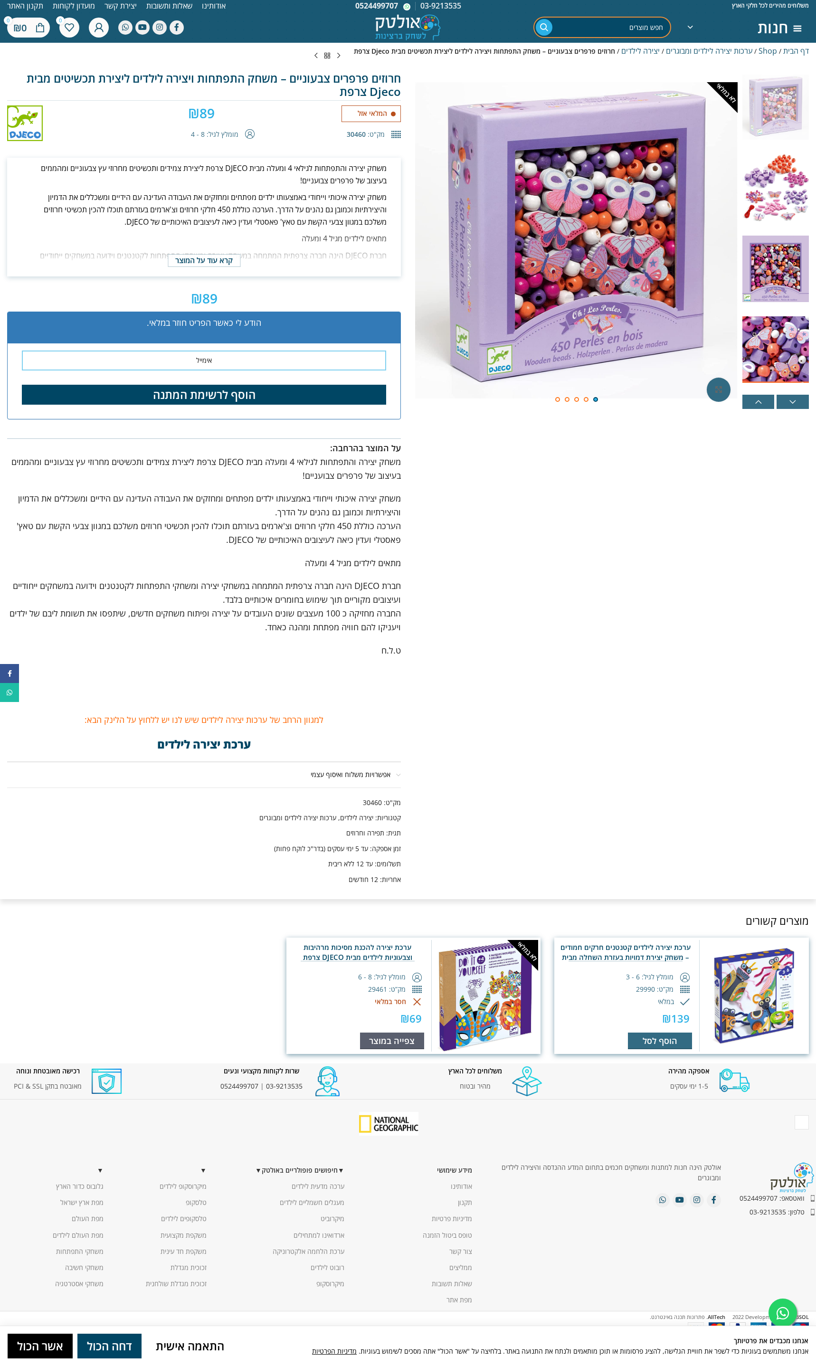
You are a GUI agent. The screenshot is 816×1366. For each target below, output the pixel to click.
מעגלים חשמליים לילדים (312, 1202)
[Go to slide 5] (557, 399)
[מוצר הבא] (316, 56)
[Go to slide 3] (576, 399)
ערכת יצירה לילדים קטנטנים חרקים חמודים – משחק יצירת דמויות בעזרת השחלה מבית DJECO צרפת (625, 957)
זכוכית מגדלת (189, 1267)
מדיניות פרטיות (452, 1218)
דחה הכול (109, 1346)
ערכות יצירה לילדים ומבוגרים (709, 51)
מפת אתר (459, 1299)
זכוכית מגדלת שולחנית (176, 1283)
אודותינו (461, 1186)
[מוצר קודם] (338, 56)
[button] (758, 402)
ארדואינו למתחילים (319, 1235)
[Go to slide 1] (595, 399)
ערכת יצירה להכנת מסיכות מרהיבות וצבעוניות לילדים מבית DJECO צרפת (357, 952)
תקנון (465, 1202)
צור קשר (460, 1251)
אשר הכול (40, 1346)
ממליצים (460, 1267)
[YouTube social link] (142, 27)
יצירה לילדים (640, 51)
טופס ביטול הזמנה (447, 1235)
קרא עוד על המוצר (204, 260)
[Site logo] (408, 26)
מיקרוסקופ (330, 1283)
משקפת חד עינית (184, 1251)
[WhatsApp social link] (125, 27)
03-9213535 (284, 1086)
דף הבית (796, 51)
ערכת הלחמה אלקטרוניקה (308, 1251)
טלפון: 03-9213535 (777, 1211)
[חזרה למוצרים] (327, 56)
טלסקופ (196, 1202)
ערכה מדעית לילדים (318, 1186)
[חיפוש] (544, 27)
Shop (768, 51)
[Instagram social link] (159, 27)
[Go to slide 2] (586, 399)
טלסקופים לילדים (184, 1218)
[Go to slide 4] (567, 399)
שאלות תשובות (452, 1283)
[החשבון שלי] (99, 27)
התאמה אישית (190, 1346)
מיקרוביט (332, 1218)
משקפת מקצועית (184, 1235)
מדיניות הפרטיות (334, 1351)
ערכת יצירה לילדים (204, 744)
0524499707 (376, 5)
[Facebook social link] (177, 27)
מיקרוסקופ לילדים (183, 1186)
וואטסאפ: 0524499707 (772, 1198)
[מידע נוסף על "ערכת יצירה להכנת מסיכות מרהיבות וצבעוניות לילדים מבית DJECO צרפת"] (392, 1041)
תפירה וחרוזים (365, 832)
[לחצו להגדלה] (719, 389)
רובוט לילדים (327, 1267)
